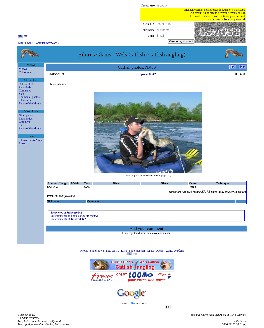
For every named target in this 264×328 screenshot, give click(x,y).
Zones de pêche (175, 250)
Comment (24, 121)
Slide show (25, 100)
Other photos (26, 115)
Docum (160, 250)
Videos (23, 68)
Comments (25, 90)
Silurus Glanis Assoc (30, 140)
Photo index (26, 87)
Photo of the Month (30, 103)
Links (22, 143)
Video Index (26, 72)
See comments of (68, 219)
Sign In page (25, 42)
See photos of (66, 212)
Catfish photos (27, 84)
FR (26, 36)
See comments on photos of (74, 215)
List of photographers (133, 250)
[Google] (132, 299)
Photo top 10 (112, 250)
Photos (84, 250)
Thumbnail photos (29, 96)
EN (20, 36)
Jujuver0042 (146, 74)
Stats (21, 93)
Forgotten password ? (47, 42)
